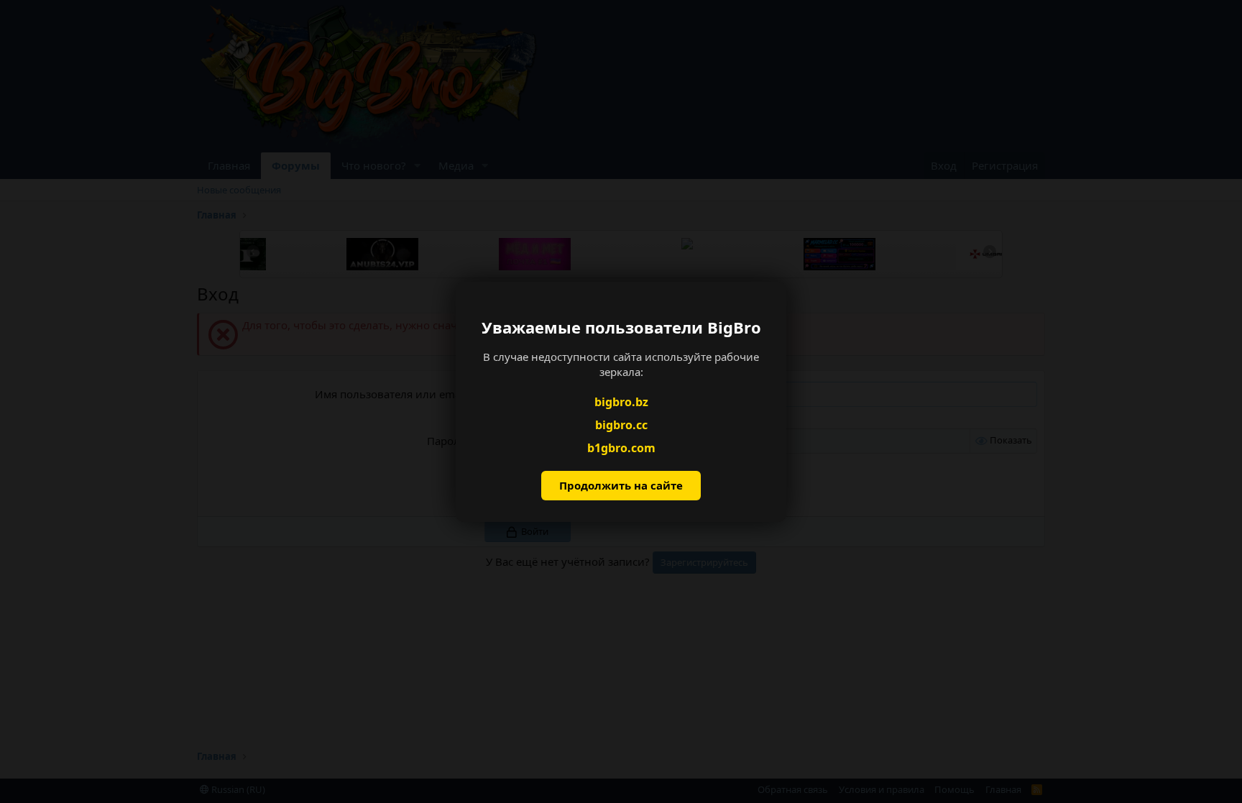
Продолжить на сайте (621, 485)
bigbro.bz (621, 401)
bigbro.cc (621, 425)
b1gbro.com (621, 448)
